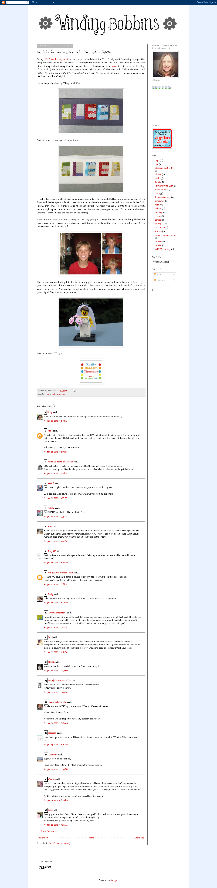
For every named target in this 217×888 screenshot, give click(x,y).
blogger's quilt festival (165, 168)
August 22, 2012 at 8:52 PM (56, 652)
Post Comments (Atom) (59, 843)
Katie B (51, 483)
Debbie (51, 662)
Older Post (139, 837)
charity (158, 174)
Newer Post (43, 837)
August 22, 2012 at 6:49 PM (56, 602)
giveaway (159, 201)
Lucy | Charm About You (59, 680)
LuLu (50, 810)
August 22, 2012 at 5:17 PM (55, 498)
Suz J (50, 637)
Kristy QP (52, 551)
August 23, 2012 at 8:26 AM (56, 744)
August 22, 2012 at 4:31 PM (55, 421)
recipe (158, 216)
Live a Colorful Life (57, 702)
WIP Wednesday (163, 249)
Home (91, 837)
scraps (158, 220)
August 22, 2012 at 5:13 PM (55, 451)
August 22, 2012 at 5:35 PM (56, 516)
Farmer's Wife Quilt (164, 185)
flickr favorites (161, 189)
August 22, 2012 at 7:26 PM (56, 627)
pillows (158, 208)
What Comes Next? (57, 612)
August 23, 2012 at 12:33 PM (56, 769)
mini (157, 204)
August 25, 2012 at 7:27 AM (56, 824)
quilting (54, 394)
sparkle (158, 231)
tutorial (158, 245)
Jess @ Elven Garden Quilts (60, 572)
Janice (115, 66)
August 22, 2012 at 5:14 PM (55, 473)
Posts (158, 274)
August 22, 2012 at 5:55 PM (56, 541)
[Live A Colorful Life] (91, 383)
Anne (50, 430)
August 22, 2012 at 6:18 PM (55, 584)
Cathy (50, 594)
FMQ (157, 193)
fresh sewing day (163, 197)
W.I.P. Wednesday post (56, 59)
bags (157, 160)
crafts (157, 178)
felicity (51, 508)
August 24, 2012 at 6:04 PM (56, 800)
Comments (161, 280)
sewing (62, 394)
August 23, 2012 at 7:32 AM (56, 723)
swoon (158, 241)
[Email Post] (73, 390)
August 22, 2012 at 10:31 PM (56, 670)
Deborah (52, 733)
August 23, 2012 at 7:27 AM (56, 692)
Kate (50, 526)
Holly (49, 412)
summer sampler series (165, 235)
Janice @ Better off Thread (60, 461)
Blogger (114, 880)
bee (156, 164)
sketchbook (160, 227)
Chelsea (52, 779)
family (47, 394)
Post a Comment (48, 831)
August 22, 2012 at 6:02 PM (56, 562)
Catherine (53, 754)
